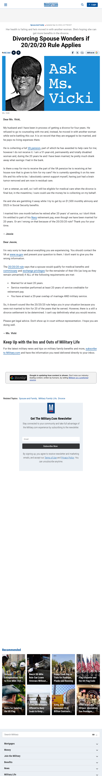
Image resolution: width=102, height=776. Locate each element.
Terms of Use (51, 457)
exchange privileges (34, 270)
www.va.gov (16, 254)
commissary (10, 270)
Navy (34, 217)
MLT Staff (7, 53)
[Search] (82, 5)
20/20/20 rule (16, 266)
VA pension (34, 148)
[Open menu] (5, 4)
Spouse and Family (37, 25)
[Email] (82, 53)
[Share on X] (77, 53)
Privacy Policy (67, 457)
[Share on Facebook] (73, 53)
